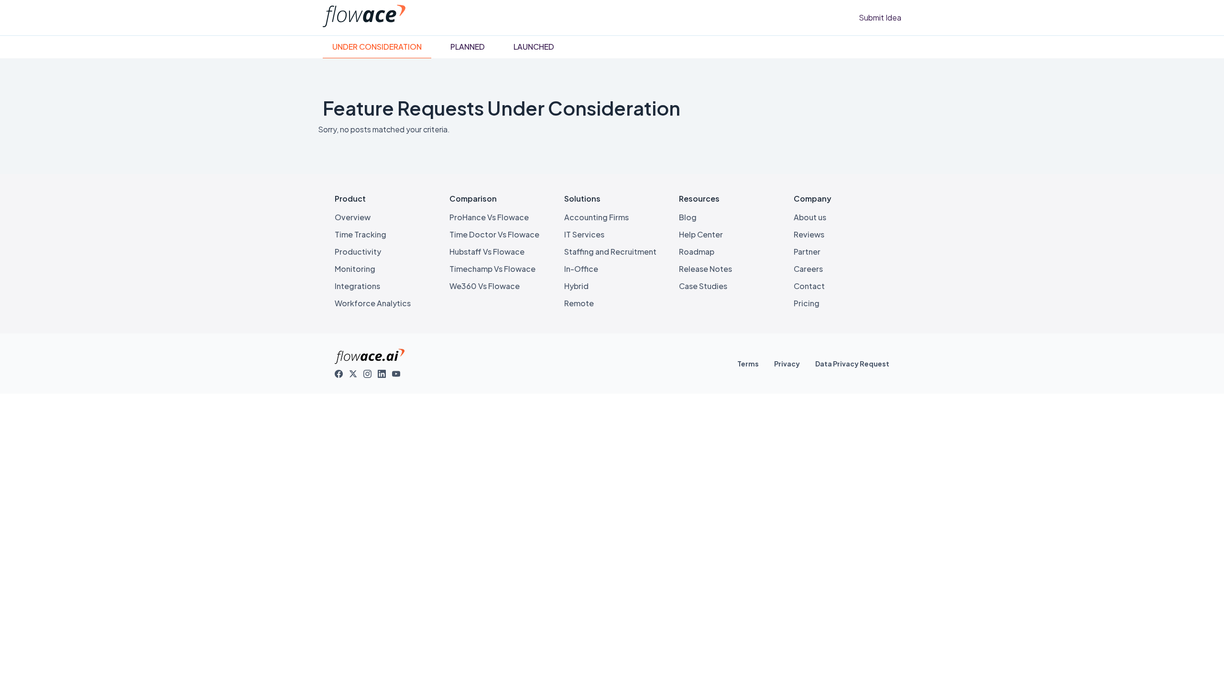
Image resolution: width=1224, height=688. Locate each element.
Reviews (809, 234)
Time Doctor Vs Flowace (494, 234)
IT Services (584, 234)
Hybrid (576, 286)
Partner (807, 252)
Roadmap (696, 252)
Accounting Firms (596, 217)
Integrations (357, 286)
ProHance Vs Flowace (489, 217)
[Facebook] (339, 374)
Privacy (787, 363)
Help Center (701, 234)
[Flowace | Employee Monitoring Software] (364, 24)
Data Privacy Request (852, 363)
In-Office (581, 269)
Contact (809, 286)
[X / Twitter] (353, 374)
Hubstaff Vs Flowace (487, 252)
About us (810, 217)
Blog (688, 217)
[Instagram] (367, 374)
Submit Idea (880, 17)
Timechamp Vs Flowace (492, 269)
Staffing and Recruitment (610, 252)
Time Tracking (360, 234)
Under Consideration (377, 47)
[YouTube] (396, 374)
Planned (467, 47)
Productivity (358, 252)
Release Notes (705, 269)
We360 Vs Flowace (484, 286)
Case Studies (703, 286)
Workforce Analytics (373, 303)
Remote (579, 303)
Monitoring (355, 269)
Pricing (807, 303)
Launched (534, 47)
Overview (353, 217)
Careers (808, 269)
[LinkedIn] (382, 374)
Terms (748, 363)
